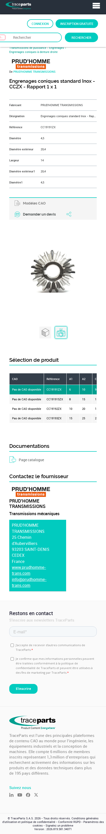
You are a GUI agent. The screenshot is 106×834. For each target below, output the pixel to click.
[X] (38, 795)
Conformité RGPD (69, 822)
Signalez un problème (59, 825)
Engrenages (56, 48)
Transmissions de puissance (27, 48)
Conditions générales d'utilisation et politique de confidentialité (50, 820)
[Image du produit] (61, 333)
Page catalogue (31, 459)
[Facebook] (30, 795)
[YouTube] (21, 795)
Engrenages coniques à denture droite (33, 52)
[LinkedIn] (13, 795)
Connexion (40, 24)
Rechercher (81, 37)
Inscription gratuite (76, 24)
